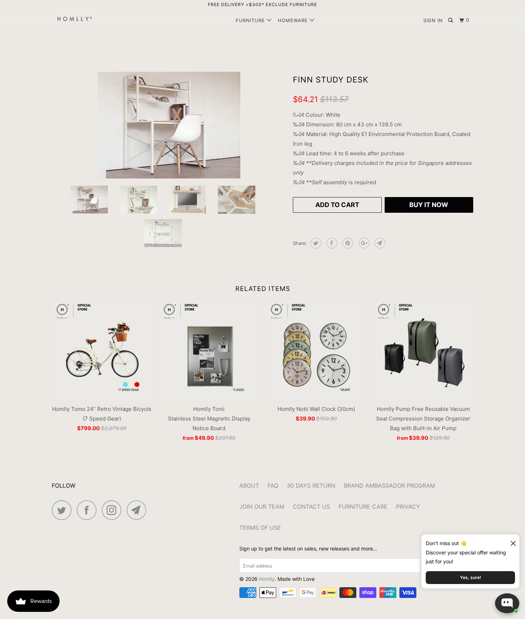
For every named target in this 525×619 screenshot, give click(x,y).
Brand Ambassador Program (389, 485)
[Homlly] (88, 19)
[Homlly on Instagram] (113, 510)
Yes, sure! (470, 577)
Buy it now (428, 204)
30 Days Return (311, 485)
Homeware (294, 20)
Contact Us (311, 506)
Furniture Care (363, 506)
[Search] (451, 20)
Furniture (251, 20)
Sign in (433, 20)
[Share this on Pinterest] (347, 243)
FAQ (273, 485)
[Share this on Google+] (363, 243)
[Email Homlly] (138, 510)
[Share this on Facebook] (331, 243)
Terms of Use (260, 527)
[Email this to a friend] (379, 243)
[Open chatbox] (507, 603)
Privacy (408, 506)
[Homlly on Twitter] (63, 510)
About (249, 485)
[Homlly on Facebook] (88, 510)
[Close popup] (510, 541)
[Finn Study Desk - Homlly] (169, 125)
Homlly (267, 579)
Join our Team (261, 506)
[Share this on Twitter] (315, 243)
